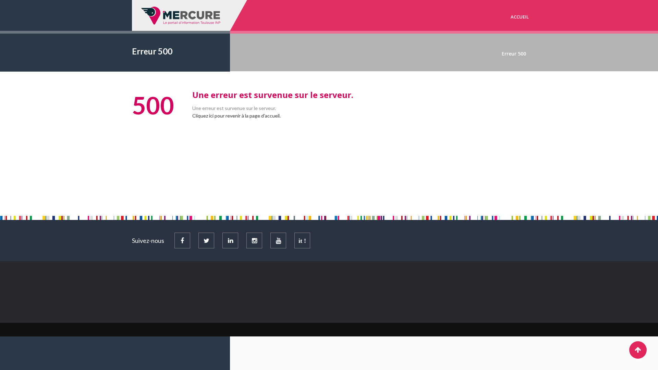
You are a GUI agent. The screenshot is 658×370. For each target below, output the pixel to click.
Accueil (520, 17)
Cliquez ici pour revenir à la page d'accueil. (236, 116)
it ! (302, 241)
